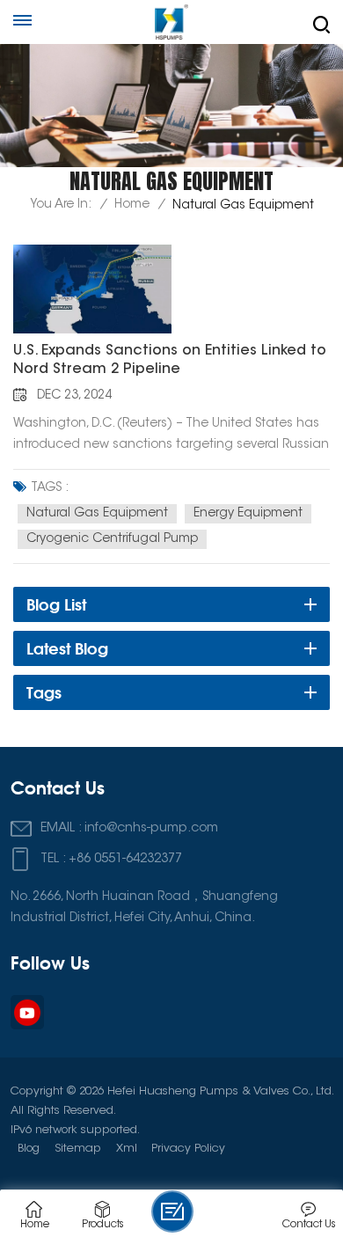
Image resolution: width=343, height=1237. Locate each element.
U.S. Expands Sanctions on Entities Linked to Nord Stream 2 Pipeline (169, 360)
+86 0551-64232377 (125, 859)
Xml (126, 1148)
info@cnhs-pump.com (151, 828)
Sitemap (78, 1148)
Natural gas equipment (97, 514)
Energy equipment (248, 514)
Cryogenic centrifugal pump (112, 539)
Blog (29, 1148)
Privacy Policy (188, 1148)
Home (132, 205)
